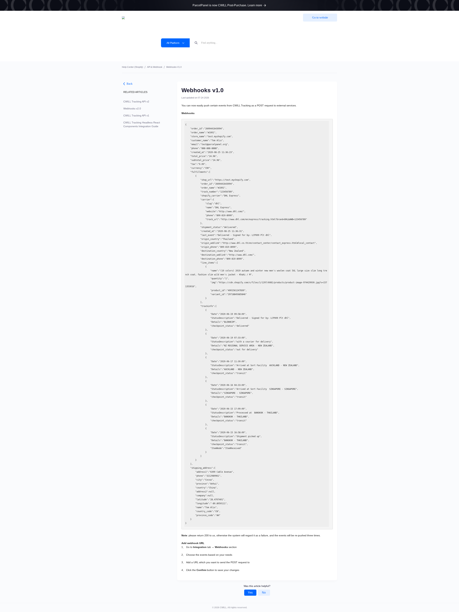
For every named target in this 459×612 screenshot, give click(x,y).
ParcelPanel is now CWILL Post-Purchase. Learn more (227, 5)
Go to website (320, 17)
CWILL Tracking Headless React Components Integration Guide (141, 124)
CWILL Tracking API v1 (136, 115)
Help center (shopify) (132, 67)
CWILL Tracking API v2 (136, 101)
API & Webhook (154, 67)
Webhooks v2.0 (132, 108)
